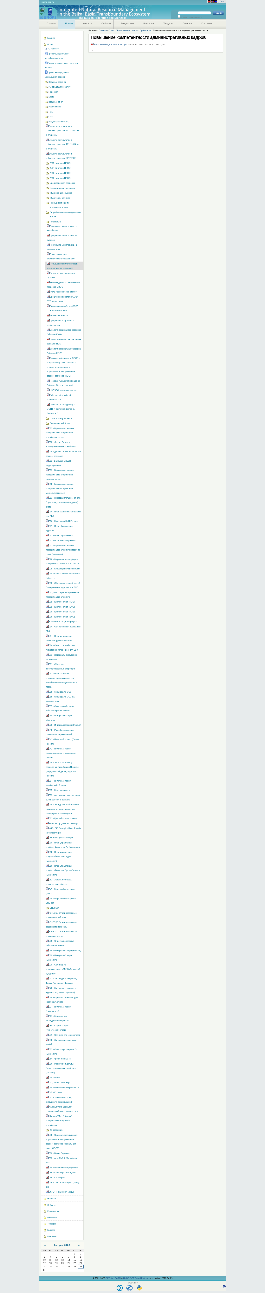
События (106, 23)
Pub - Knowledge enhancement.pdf (111, 44)
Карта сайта (48, 2)
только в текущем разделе (191, 17)
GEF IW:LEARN (113, 1278)
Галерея (187, 23)
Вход (222, 1)
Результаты (127, 23)
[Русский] (215, 2)
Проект (69, 23)
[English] (209, 2)
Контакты (206, 23)
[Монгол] (212, 2)
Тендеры (168, 23)
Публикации (145, 30)
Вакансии (148, 23)
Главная (51, 23)
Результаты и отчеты (127, 30)
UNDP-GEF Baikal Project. (136, 1278)
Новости (87, 23)
